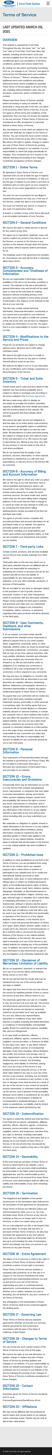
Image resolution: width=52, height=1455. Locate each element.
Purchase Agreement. (36, 396)
